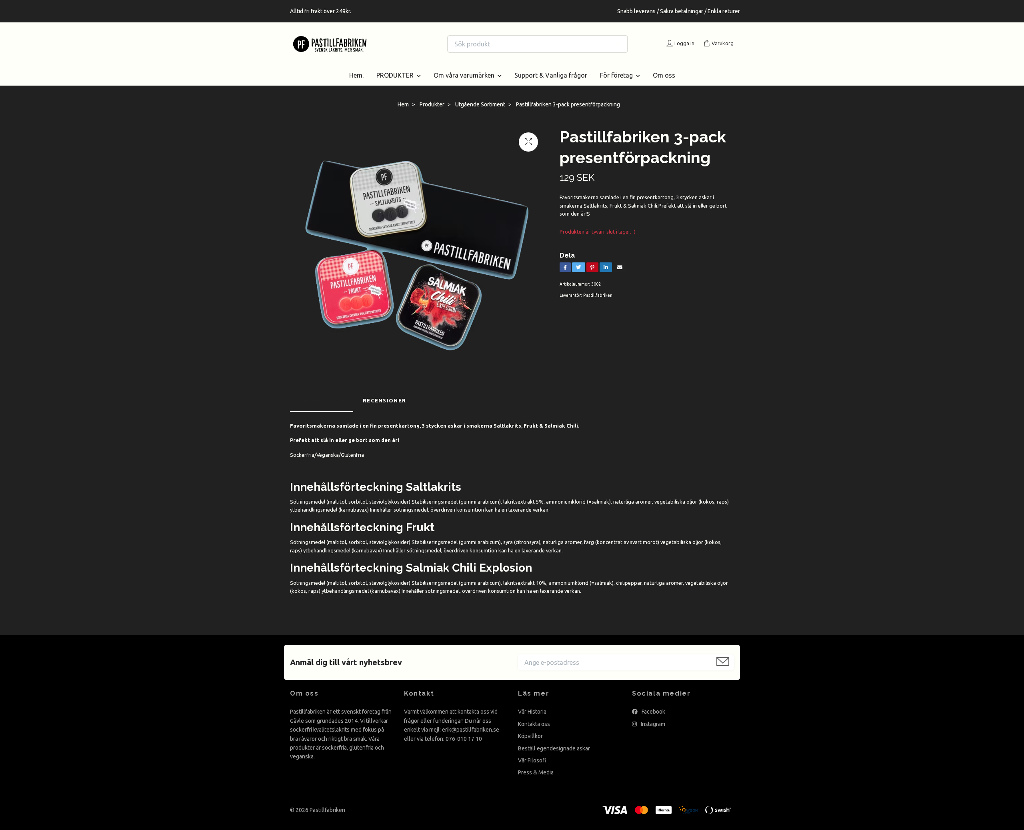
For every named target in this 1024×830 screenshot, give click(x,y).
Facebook (652, 711)
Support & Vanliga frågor (550, 75)
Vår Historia (532, 711)
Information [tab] (322, 400)
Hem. (356, 75)
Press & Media (536, 772)
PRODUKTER (395, 75)
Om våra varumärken (464, 75)
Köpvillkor (530, 736)
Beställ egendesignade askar (554, 748)
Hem (403, 104)
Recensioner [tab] (384, 400)
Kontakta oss (534, 724)
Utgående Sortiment (480, 104)
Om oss (664, 75)
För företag (616, 75)
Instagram (652, 724)
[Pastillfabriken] (401, 44)
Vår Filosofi (532, 760)
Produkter (432, 104)
